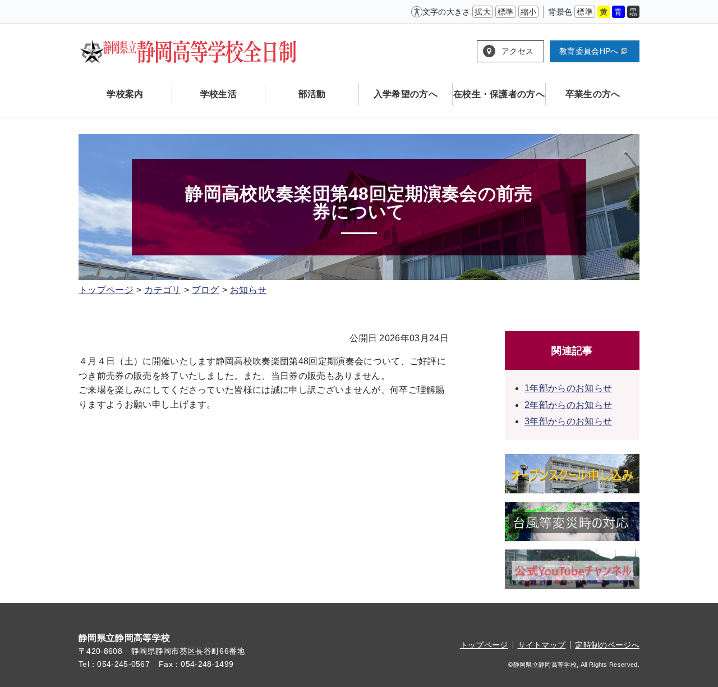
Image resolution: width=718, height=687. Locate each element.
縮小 (529, 11)
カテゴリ (162, 290)
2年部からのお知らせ (568, 405)
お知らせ (248, 290)
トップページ (106, 290)
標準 (506, 11)
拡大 (483, 11)
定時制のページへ (607, 644)
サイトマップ (542, 644)
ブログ (205, 290)
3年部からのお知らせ (568, 421)
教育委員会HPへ (589, 51)
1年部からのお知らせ (568, 388)
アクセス (517, 51)
